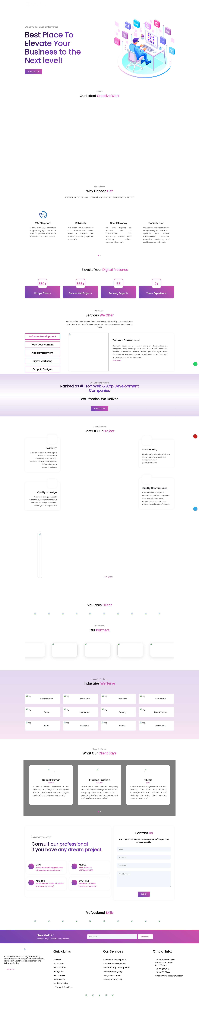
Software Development (115, 959)
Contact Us (119, 5)
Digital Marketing (112, 975)
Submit (143, 894)
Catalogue (153, 5)
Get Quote (169, 5)
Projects (59, 971)
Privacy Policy (61, 983)
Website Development (115, 963)
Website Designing (113, 971)
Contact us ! (33, 72)
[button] (98, 255)
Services (103, 5)
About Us (88, 5)
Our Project (136, 5)
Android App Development (117, 967)
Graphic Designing (113, 979)
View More (117, 360)
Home (74, 5)
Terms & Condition (63, 987)
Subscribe (145, 937)
